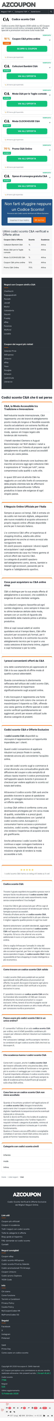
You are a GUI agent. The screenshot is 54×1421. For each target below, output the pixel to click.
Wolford (7, 330)
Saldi (4, 1345)
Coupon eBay (7, 1256)
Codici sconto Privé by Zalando (15, 1264)
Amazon (7, 374)
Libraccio (8, 381)
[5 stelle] (32, 870)
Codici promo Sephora (12, 1275)
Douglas (7, 370)
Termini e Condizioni (11, 1299)
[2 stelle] (24, 870)
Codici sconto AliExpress (13, 1260)
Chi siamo (6, 1291)
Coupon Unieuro (9, 1272)
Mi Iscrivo (39, 220)
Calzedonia (9, 310)
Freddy (7, 318)
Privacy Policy (8, 1303)
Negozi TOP (6, 12)
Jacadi (7, 303)
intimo (6, 1167)
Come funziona (8, 1295)
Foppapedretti (10, 295)
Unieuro (7, 358)
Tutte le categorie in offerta (14, 1233)
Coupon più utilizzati (11, 1221)
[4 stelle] (30, 870)
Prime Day (6, 1349)
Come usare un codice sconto (15, 1353)
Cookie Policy (8, 1307)
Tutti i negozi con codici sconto (16, 1229)
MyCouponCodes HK (11, 1311)
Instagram (6, 1334)
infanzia (6, 1155)
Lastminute (9, 378)
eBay (6, 322)
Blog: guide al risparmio (12, 1237)
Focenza (8, 326)
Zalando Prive (10, 351)
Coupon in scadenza (11, 1225)
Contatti (5, 1244)
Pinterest (6, 1338)
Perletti (7, 299)
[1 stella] (21, 870)
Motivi (7, 306)
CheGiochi (8, 291)
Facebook (6, 1326)
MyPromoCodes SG (10, 1314)
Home (4, 1177)
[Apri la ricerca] (51, 11)
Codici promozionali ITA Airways (16, 1268)
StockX (7, 314)
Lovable (7, 333)
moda (5, 1161)
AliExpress (9, 355)
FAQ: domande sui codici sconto (16, 1240)
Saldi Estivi (35, 12)
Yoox (6, 366)
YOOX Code (7, 1279)
